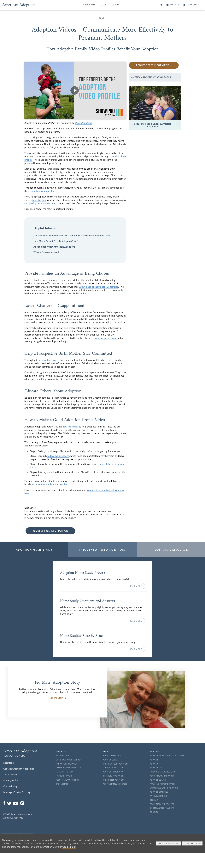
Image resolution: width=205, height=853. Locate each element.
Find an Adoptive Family (66, 764)
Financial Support (64, 776)
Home (101, 17)
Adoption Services (158, 780)
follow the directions (58, 455)
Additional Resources (171, 549)
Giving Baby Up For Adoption (68, 760)
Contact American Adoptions (18, 768)
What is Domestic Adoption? (115, 764)
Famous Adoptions (158, 796)
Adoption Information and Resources (167, 756)
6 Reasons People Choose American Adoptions (153, 125)
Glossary (154, 800)
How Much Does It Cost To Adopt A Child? (55, 241)
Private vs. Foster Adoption (162, 784)
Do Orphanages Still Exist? (162, 808)
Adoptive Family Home (112, 756)
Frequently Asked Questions (102, 549)
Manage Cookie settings (169, 844)
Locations (8, 762)
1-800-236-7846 (14, 756)
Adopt (104, 4)
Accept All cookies (192, 844)
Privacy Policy (10, 780)
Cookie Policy (10, 786)
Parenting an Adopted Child (163, 772)
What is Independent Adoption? (164, 788)
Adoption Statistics (159, 792)
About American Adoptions (162, 776)
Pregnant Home (63, 756)
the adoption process (49, 360)
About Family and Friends (67, 780)
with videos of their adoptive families (98, 286)
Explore (117, 4)
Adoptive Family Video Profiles (51, 484)
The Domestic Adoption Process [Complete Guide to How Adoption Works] (72, 235)
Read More (136, 586)
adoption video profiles (43, 191)
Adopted (154, 764)
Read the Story (55, 697)
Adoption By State (158, 768)
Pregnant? (90, 4)
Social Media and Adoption (162, 804)
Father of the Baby (64, 772)
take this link (39, 200)
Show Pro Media (83, 122)
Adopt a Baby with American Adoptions (54, 246)
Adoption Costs (110, 760)
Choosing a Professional (114, 768)
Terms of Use (10, 774)
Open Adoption (62, 784)
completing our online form (39, 203)
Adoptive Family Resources (115, 784)
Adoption (154, 760)
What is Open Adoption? (46, 252)
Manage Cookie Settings (17, 792)
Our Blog (154, 812)
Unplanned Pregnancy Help (68, 768)
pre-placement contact (106, 338)
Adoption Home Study (34, 549)
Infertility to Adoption (113, 776)
